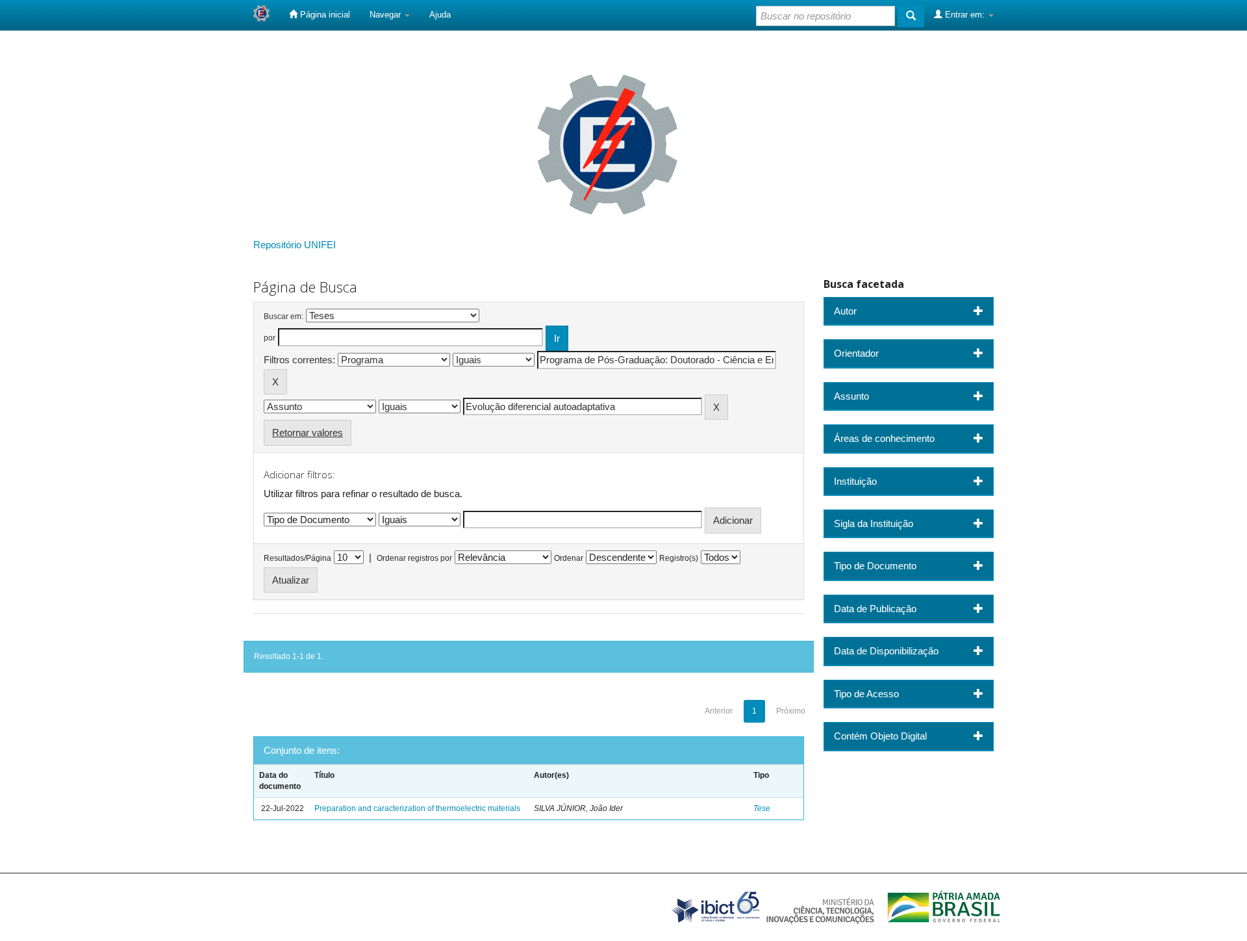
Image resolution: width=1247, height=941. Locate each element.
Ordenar (568, 558)
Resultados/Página (297, 558)
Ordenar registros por (414, 558)
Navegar (386, 14)
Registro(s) (678, 558)
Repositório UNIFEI (294, 244)
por (269, 337)
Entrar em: (964, 14)
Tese (761, 808)
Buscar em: (283, 316)
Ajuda (440, 14)
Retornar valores (307, 432)
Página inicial (323, 14)
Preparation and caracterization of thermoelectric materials (417, 808)
